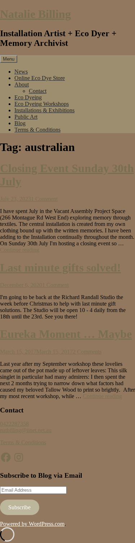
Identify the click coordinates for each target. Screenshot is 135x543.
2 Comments (87, 352)
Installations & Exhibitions (44, 110)
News (21, 72)
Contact (37, 91)
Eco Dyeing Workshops (41, 104)
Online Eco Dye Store (39, 78)
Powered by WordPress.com (32, 524)
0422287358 (14, 424)
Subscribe (19, 507)
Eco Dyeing (28, 97)
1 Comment (44, 199)
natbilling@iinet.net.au (25, 430)
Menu (8, 59)
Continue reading (19, 250)
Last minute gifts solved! (60, 267)
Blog (20, 123)
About (21, 84)
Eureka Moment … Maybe (66, 333)
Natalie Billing (35, 14)
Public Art (25, 117)
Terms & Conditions (37, 130)
